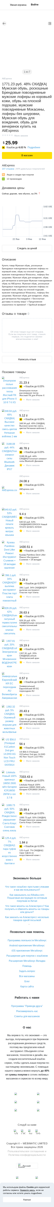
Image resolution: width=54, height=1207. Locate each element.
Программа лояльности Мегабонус (27, 940)
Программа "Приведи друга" (27, 1006)
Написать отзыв (27, 359)
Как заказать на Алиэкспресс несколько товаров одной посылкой (27, 918)
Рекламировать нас (27, 1011)
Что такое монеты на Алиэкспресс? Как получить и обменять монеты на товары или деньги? (27, 909)
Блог (27, 981)
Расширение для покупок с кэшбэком (27, 955)
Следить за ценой (27, 248)
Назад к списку (4, 23)
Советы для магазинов (27, 1016)
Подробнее (34, 147)
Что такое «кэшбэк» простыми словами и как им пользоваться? (27, 888)
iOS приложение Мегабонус (27, 950)
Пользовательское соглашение (26, 1151)
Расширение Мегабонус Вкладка (27, 961)
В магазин (27, 155)
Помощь (27, 966)
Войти (34, 4)
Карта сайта (27, 986)
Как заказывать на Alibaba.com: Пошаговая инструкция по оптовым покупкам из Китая (27, 898)
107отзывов (8, 169)
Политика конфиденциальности (27, 1155)
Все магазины (27, 976)
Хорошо (27, 1199)
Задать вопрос (27, 971)
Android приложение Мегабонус (27, 945)
